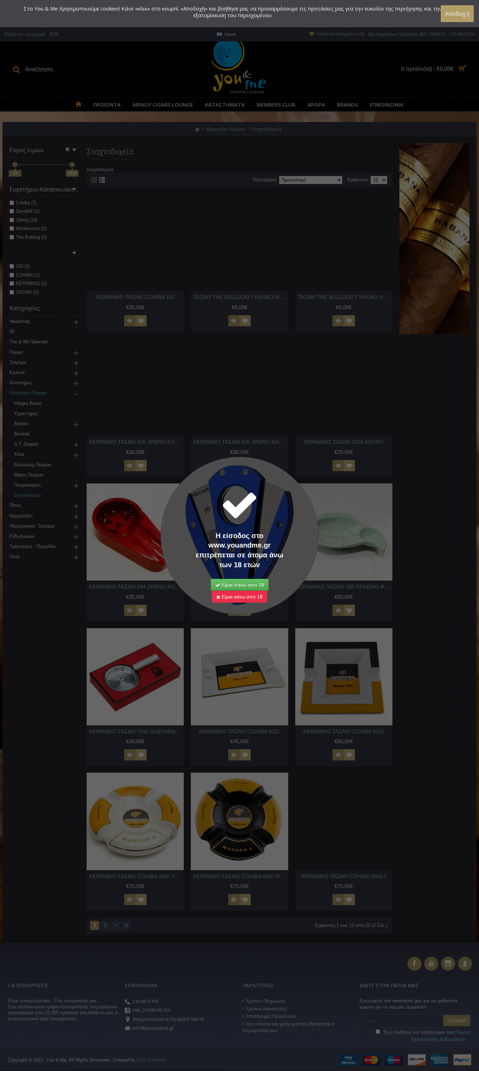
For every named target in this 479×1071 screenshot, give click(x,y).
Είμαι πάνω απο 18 (242, 585)
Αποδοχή (457, 14)
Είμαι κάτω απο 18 (241, 596)
